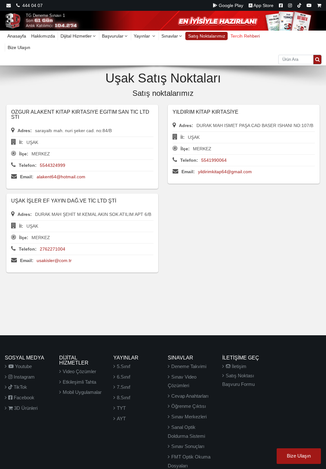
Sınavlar (169, 36)
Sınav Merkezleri (189, 416)
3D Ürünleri (25, 408)
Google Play (230, 5)
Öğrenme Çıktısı (188, 406)
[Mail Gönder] (8, 5)
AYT (121, 418)
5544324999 (52, 165)
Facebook (23, 397)
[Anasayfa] (13, 20)
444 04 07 (31, 5)
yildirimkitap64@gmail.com (225, 171)
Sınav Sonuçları (187, 446)
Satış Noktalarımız (206, 36)
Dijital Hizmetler (76, 36)
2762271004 (52, 249)
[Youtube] (309, 5)
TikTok (19, 387)
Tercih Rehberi (245, 36)
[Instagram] (290, 5)
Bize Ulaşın (19, 47)
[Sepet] (319, 5)
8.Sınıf (123, 397)
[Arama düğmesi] (317, 59)
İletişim (238, 366)
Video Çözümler (79, 371)
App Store (262, 5)
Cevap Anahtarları (190, 396)
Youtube (23, 366)
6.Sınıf (123, 377)
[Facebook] (281, 5)
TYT (121, 408)
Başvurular (113, 36)
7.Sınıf (123, 387)
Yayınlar (142, 36)
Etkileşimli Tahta (79, 382)
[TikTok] (299, 5)
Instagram (23, 377)
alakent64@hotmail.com (61, 176)
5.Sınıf (123, 366)
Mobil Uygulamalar (82, 392)
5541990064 (214, 160)
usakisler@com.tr (54, 260)
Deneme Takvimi (188, 366)
